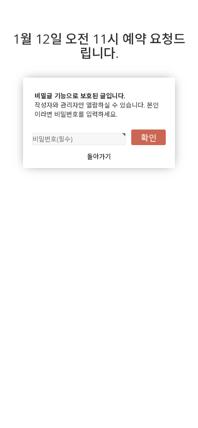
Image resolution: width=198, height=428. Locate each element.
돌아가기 (99, 156)
